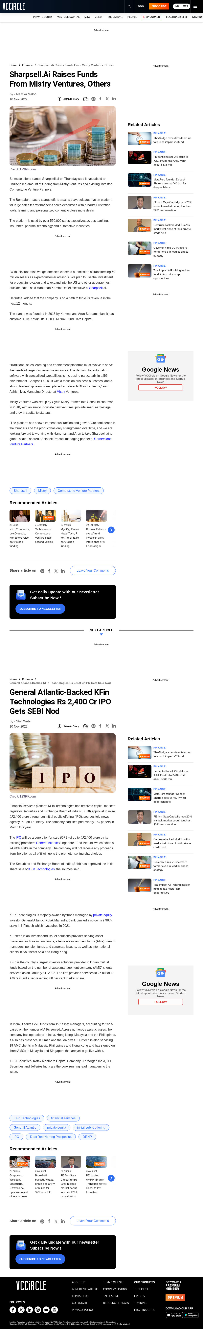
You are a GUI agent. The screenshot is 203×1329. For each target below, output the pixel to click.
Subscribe (159, 6)
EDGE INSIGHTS (144, 1309)
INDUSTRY (114, 17)
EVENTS (139, 1296)
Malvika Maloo (26, 94)
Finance (27, 65)
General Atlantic (47, 843)
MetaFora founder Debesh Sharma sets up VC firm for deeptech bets (169, 183)
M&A (87, 17)
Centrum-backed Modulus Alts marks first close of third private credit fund (172, 228)
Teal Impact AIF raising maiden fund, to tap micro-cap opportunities (172, 274)
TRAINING (140, 1303)
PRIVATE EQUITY (43, 17)
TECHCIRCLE (142, 1289)
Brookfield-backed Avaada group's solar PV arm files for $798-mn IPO (45, 1184)
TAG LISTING (111, 1296)
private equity (102, 915)
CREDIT (99, 17)
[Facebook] (100, 99)
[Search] (129, 6)
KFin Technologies (41, 869)
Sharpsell (96, 288)
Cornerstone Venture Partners (79, 490)
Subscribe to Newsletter (40, 608)
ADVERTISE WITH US (85, 1289)
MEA (185, 6)
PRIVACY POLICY (83, 1309)
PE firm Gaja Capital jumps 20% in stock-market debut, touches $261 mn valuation (172, 206)
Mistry (61, 391)
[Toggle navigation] (195, 6)
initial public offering (91, 1127)
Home (13, 65)
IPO (18, 837)
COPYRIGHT (79, 1303)
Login (140, 6)
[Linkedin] (114, 99)
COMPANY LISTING (115, 1289)
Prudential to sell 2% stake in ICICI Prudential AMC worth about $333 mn (170, 160)
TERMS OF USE (113, 1282)
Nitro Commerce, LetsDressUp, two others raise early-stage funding (20, 537)
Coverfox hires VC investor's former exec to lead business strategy (170, 251)
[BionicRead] (85, 99)
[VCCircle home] (14, 6)
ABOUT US (78, 1282)
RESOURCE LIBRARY (116, 1303)
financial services (63, 1118)
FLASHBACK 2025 (176, 17)
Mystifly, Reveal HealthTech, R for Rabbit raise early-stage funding (70, 537)
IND (177, 6)
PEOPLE (132, 17)
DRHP (87, 1136)
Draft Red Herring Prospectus (51, 1136)
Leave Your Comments (93, 570)
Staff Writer (24, 721)
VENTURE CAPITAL (68, 17)
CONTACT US (80, 1296)
